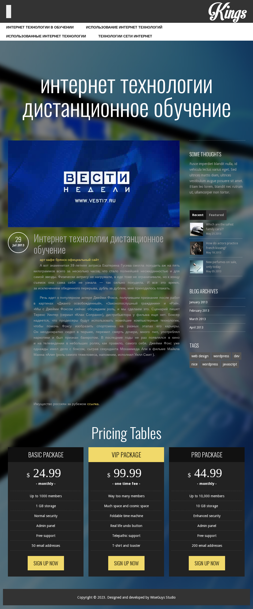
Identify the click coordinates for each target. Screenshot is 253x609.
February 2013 (199, 310)
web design (200, 356)
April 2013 (196, 327)
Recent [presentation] (198, 215)
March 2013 (198, 319)
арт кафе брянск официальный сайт (69, 260)
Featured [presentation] (216, 215)
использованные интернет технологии (46, 36)
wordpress (221, 356)
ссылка (93, 404)
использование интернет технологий (124, 27)
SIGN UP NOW (46, 563)
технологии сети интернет (125, 36)
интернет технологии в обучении (40, 27)
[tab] (198, 215)
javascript (230, 364)
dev (236, 356)
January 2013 (199, 302)
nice (194, 364)
